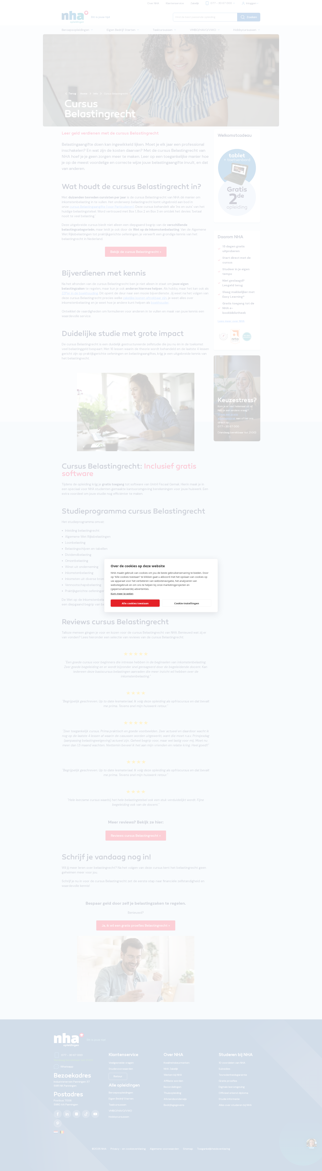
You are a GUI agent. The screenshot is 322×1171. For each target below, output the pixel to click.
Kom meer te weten (122, 593)
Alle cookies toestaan (135, 603)
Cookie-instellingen (186, 603)
